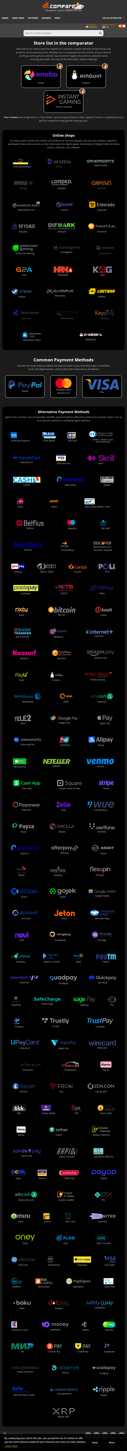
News (57, 18)
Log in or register (112, 18)
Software (33, 18)
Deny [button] (95, 1442)
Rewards (46, 18)
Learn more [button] (11, 1446)
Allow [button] (112, 1442)
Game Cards (18, 18)
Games (5, 18)
